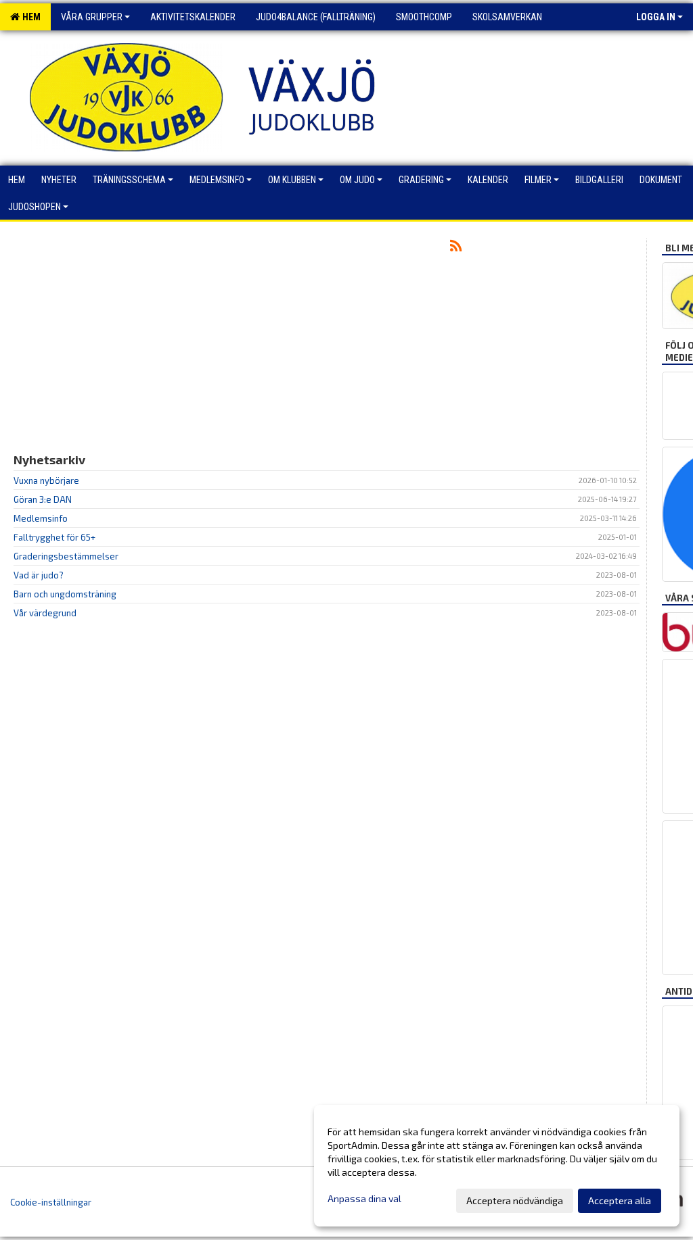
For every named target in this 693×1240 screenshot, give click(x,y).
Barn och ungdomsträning (65, 594)
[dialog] (496, 1165)
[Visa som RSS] (456, 248)
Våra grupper (91, 16)
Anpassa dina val (364, 1198)
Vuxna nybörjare (46, 480)
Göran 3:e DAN (43, 499)
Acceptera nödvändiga (514, 1200)
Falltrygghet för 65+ (54, 537)
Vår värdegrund (45, 612)
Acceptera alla (619, 1200)
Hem (29, 16)
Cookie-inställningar (50, 1202)
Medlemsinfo (41, 518)
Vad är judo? (39, 575)
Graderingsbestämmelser (66, 556)
